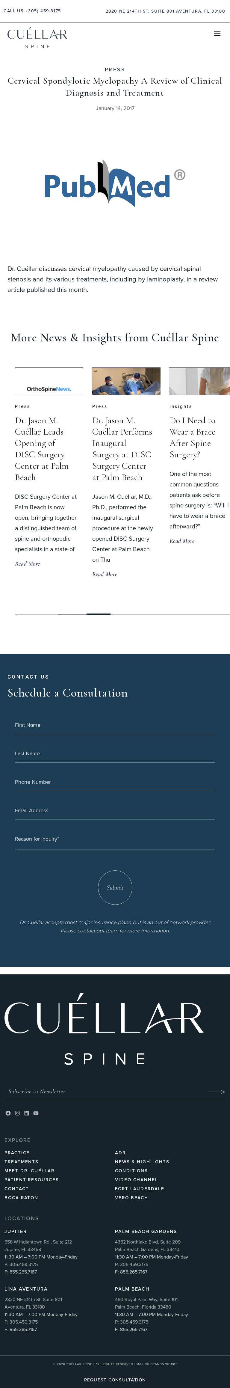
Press (115, 69)
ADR (120, 1152)
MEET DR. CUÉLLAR (29, 1170)
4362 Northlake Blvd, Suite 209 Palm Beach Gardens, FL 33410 (148, 1245)
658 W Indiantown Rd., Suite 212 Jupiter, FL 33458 (38, 1245)
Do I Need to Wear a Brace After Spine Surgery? (116, 437)
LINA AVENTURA (26, 1288)
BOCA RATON (21, 1197)
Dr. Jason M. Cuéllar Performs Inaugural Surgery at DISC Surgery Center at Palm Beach (45, 449)
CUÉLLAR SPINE (79, 1364)
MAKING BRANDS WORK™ (157, 1364)
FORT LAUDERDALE (139, 1188)
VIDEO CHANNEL (136, 1179)
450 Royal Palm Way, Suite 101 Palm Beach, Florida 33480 (146, 1303)
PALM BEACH (132, 1288)
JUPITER (15, 1231)
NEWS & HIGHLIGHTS (142, 1161)
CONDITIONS (131, 1170)
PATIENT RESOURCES (31, 1179)
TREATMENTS (21, 1161)
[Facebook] (8, 1113)
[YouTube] (36, 1113)
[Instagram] (17, 1113)
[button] (98, 614)
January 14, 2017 (115, 108)
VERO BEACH (131, 1197)
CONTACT (16, 1188)
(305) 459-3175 (43, 11)
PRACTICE (17, 1152)
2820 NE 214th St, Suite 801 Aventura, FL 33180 (166, 11)
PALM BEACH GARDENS (146, 1231)
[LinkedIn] (27, 1113)
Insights (104, 406)
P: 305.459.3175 (21, 1264)
